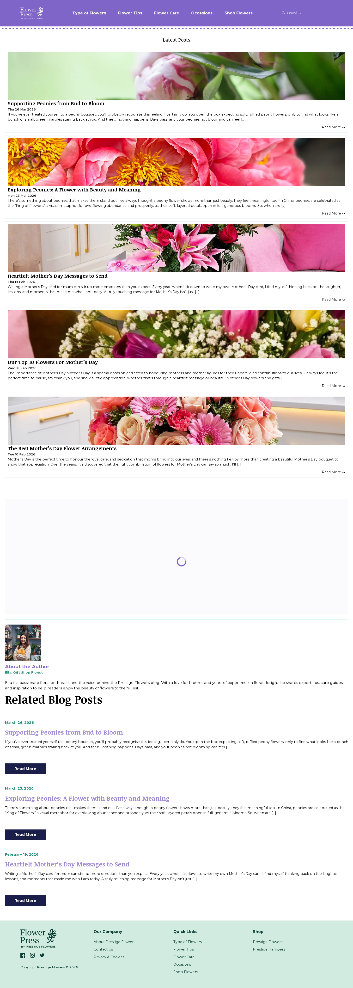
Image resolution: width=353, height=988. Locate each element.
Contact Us (103, 949)
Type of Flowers (89, 13)
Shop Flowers (239, 13)
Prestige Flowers (267, 942)
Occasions (202, 13)
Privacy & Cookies (109, 957)
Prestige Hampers (269, 949)
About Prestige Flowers (114, 942)
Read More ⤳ (333, 127)
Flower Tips (130, 13)
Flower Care (166, 13)
